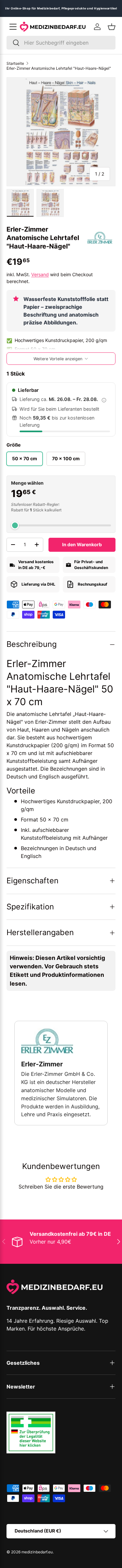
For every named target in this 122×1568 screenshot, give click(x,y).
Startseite (15, 63)
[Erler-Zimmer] (99, 237)
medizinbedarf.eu (37, 1551)
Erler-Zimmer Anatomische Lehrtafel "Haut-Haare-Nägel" (59, 68)
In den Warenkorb (82, 544)
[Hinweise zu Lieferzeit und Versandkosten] (104, 400)
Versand (40, 274)
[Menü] (13, 26)
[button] (111, 27)
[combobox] (61, 43)
